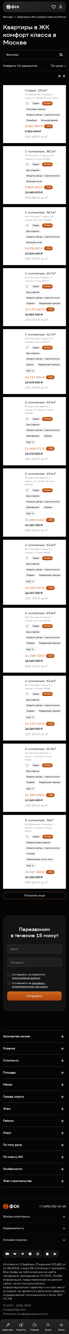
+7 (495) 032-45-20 (52, 1206)
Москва (7, 17)
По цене (57, 66)
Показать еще (34, 895)
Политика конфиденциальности (25, 1314)
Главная (34, 1329)
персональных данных (26, 978)
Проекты (21, 1329)
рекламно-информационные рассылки (30, 985)
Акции (48, 1329)
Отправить (34, 996)
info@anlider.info (14, 1309)
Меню (61, 1329)
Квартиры (7, 1329)
